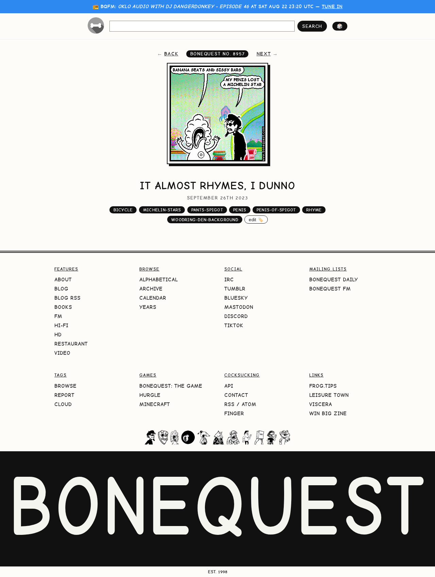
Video (62, 353)
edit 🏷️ (256, 219)
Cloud (63, 404)
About (63, 279)
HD (58, 334)
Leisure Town (329, 395)
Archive (150, 288)
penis (239, 209)
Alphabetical (158, 279)
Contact (236, 395)
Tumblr (234, 288)
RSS (229, 404)
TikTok (233, 325)
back (171, 54)
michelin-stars (162, 209)
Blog (61, 288)
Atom (249, 404)
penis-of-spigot (276, 209)
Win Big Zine (328, 413)
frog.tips (323, 386)
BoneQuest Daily (333, 279)
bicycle (123, 209)
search (312, 26)
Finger (234, 413)
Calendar (152, 298)
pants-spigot (207, 209)
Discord (236, 316)
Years (147, 307)
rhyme (313, 209)
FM (58, 316)
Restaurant (71, 343)
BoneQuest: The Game (170, 386)
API (228, 386)
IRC (229, 279)
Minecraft (154, 404)
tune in (332, 6)
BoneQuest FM (330, 288)
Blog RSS (67, 298)
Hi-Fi (61, 325)
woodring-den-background (204, 219)
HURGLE (149, 395)
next (264, 54)
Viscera (320, 404)
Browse (65, 386)
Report (64, 395)
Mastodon (238, 307)
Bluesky (236, 298)
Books (63, 307)
